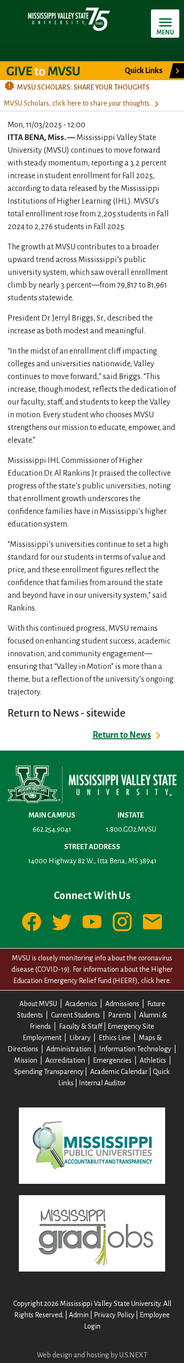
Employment (42, 1037)
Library (80, 1037)
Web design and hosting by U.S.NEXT (92, 1355)
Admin (79, 1315)
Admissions (122, 1004)
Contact (152, 921)
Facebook (31, 921)
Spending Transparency (49, 1071)
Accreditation (65, 1060)
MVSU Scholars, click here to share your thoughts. (77, 103)
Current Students (75, 1015)
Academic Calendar (119, 1071)
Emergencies (112, 1060)
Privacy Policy (114, 1315)
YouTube (92, 921)
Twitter (61, 921)
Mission (25, 1060)
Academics (81, 1004)
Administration (68, 1049)
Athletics (153, 1060)
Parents (119, 1015)
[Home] (68, 19)
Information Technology (135, 1049)
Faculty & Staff (80, 1026)
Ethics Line (115, 1037)
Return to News (121, 735)
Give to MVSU (51, 70)
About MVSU (38, 1004)
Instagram (122, 921)
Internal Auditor (102, 1083)
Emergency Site (131, 1026)
